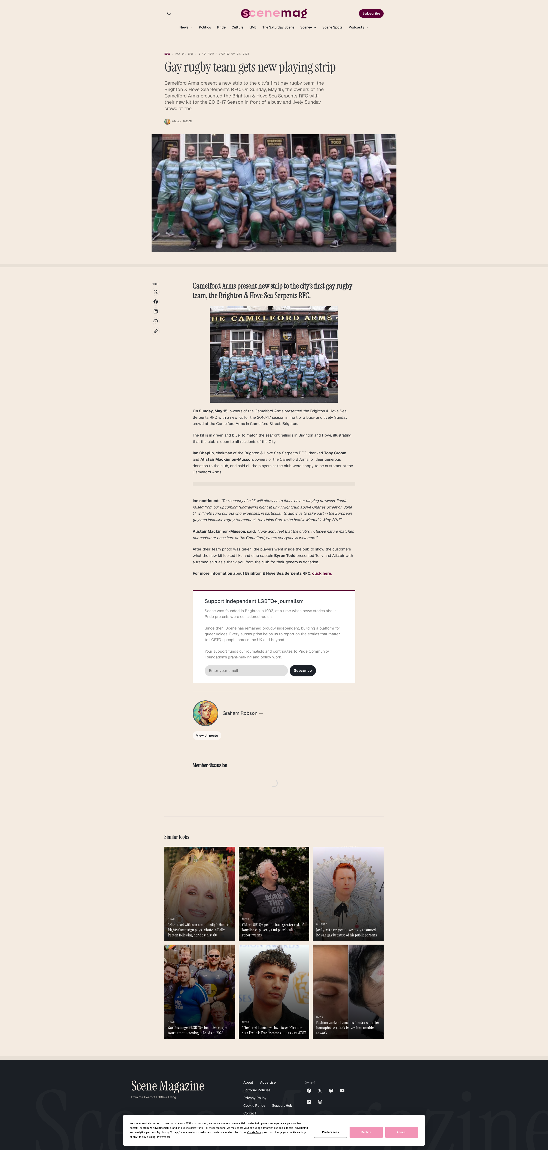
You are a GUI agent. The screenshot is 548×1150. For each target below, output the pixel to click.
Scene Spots (332, 27)
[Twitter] (320, 1090)
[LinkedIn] (309, 1102)
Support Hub (282, 1105)
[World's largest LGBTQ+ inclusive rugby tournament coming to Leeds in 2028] (199, 992)
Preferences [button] (164, 1136)
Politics (205, 27)
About (248, 1082)
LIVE (252, 27)
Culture (237, 27)
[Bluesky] (331, 1090)
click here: (322, 573)
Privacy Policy (255, 1098)
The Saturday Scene (278, 27)
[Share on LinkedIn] (156, 311)
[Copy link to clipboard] (156, 331)
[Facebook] (309, 1090)
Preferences (330, 1132)
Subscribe (371, 13)
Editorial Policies (257, 1090)
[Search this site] (169, 13)
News (184, 27)
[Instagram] (320, 1102)
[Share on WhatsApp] (156, 321)
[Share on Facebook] (156, 302)
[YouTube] (342, 1090)
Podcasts (357, 27)
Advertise (268, 1082)
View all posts (207, 735)
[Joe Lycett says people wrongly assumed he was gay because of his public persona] (348, 894)
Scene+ (306, 27)
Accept (402, 1132)
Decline (366, 1132)
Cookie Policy (254, 1105)
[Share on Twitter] (156, 292)
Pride (221, 27)
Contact (249, 1113)
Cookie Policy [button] (254, 1132)
